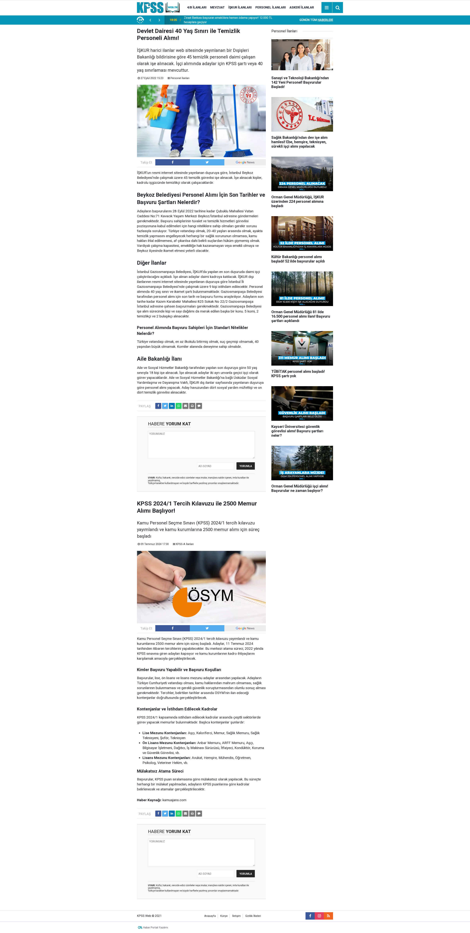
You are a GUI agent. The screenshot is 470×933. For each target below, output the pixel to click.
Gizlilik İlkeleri (253, 916)
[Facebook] (158, 406)
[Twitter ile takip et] (207, 162)
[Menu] (326, 7)
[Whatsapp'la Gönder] (179, 406)
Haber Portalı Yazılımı (155, 927)
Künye (224, 916)
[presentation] (150, 20)
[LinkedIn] (172, 406)
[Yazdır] (192, 406)
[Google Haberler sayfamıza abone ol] (245, 162)
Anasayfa (210, 916)
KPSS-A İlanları (185, 544)
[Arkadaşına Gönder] (185, 406)
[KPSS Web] (158, 7)
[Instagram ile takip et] (319, 916)
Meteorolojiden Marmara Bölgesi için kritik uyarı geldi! (218, 20)
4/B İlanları (197, 7)
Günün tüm (316, 20)
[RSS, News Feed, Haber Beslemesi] (328, 916)
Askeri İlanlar (302, 7)
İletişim (236, 916)
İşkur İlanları (240, 7)
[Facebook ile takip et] (172, 162)
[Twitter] (165, 406)
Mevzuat (217, 7)
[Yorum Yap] (199, 406)
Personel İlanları (270, 7)
